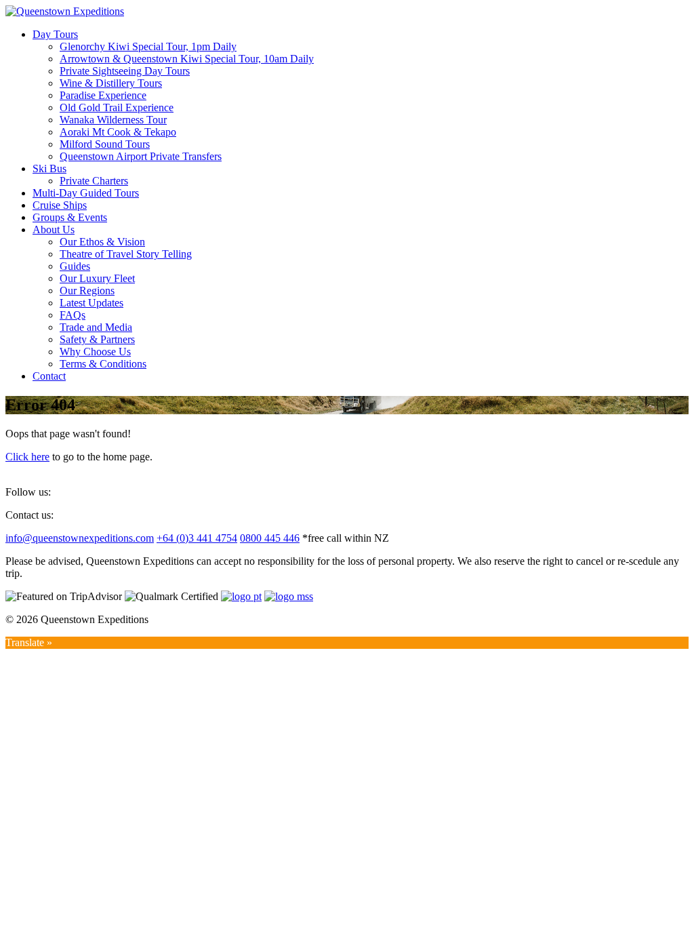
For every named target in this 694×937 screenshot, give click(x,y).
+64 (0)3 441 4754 (197, 538)
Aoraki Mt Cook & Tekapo (118, 132)
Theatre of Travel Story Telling (126, 254)
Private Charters (94, 180)
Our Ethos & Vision (102, 241)
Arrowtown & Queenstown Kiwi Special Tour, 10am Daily (187, 58)
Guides (75, 266)
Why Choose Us (95, 351)
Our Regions (87, 290)
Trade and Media (96, 327)
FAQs (72, 315)
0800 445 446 (270, 538)
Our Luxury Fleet (97, 278)
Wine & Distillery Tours (111, 83)
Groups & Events (70, 217)
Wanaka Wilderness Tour (113, 119)
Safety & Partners (97, 339)
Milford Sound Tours (105, 144)
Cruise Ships (60, 205)
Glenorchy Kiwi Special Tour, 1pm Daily (148, 46)
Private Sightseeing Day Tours (125, 71)
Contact (49, 376)
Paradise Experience (103, 95)
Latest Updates (91, 302)
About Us (54, 229)
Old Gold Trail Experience (117, 107)
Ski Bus (49, 168)
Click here (27, 456)
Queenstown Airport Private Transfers (141, 156)
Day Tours (55, 34)
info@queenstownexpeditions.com (79, 538)
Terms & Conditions (103, 364)
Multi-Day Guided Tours (86, 193)
